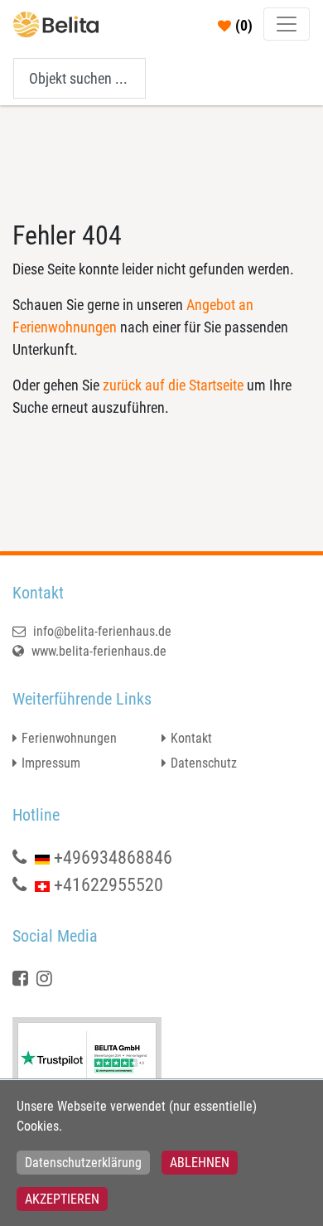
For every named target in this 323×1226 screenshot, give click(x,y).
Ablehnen (199, 1162)
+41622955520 (108, 885)
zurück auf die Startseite (173, 385)
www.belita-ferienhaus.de (97, 651)
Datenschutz (204, 763)
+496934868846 (113, 857)
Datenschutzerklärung (83, 1162)
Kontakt (191, 738)
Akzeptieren (62, 1199)
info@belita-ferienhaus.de (100, 631)
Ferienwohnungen (69, 738)
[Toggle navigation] (286, 24)
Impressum (51, 763)
